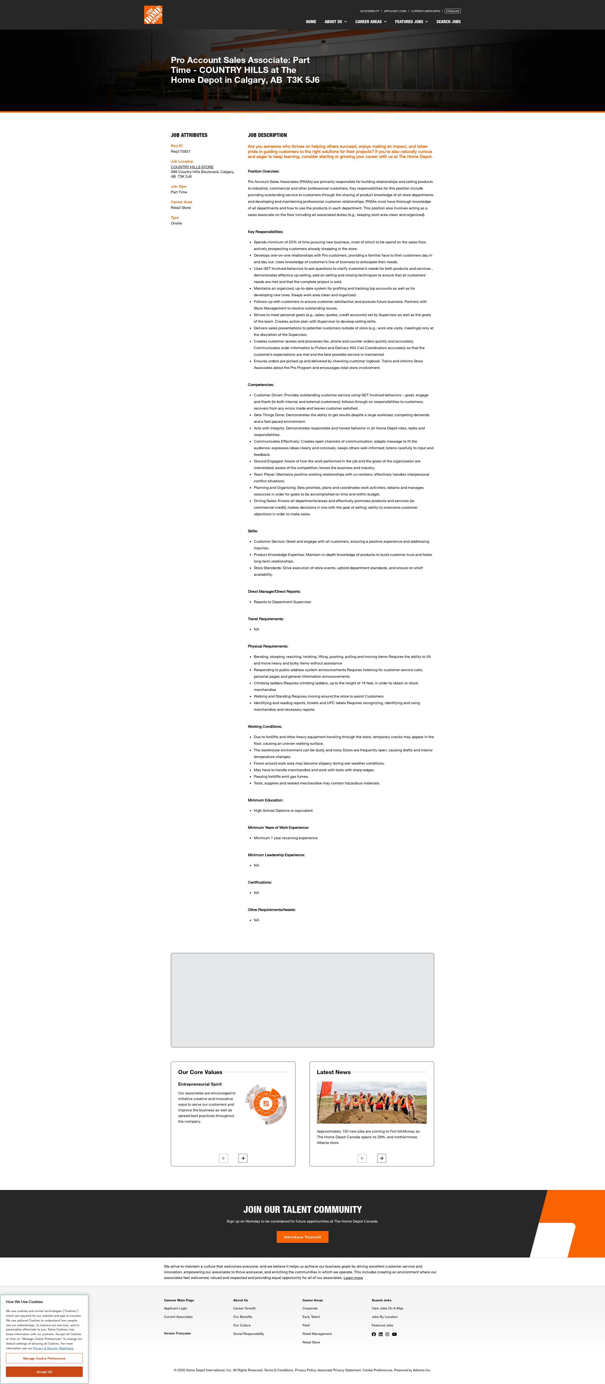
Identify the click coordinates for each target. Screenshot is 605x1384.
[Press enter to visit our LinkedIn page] (381, 1334)
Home (311, 21)
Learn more (353, 1277)
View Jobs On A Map (387, 1308)
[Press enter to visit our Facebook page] (374, 1334)
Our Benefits (242, 1317)
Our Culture (242, 1325)
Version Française (177, 1333)
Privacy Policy (305, 1370)
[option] (233, 1104)
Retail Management (317, 1334)
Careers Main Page (179, 1300)
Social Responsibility (248, 1334)
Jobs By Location (385, 1317)
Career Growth (244, 1308)
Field (306, 1325)
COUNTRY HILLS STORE (192, 167)
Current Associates (425, 11)
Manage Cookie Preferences (44, 1358)
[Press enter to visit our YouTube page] (394, 1334)
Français (452, 11)
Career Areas (369, 21)
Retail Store (311, 1342)
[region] (44, 1339)
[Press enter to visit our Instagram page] (387, 1334)
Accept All (44, 1372)
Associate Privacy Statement (339, 1370)
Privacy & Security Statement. (53, 1348)
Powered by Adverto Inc (412, 1370)
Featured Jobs (409, 21)
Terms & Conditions (278, 1370)
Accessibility (369, 11)
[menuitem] (311, 22)
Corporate (310, 1308)
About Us (334, 21)
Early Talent (311, 1317)
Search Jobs (448, 21)
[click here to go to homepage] (153, 15)
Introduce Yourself (302, 1237)
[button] (223, 1158)
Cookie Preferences (377, 1370)
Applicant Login (395, 11)
